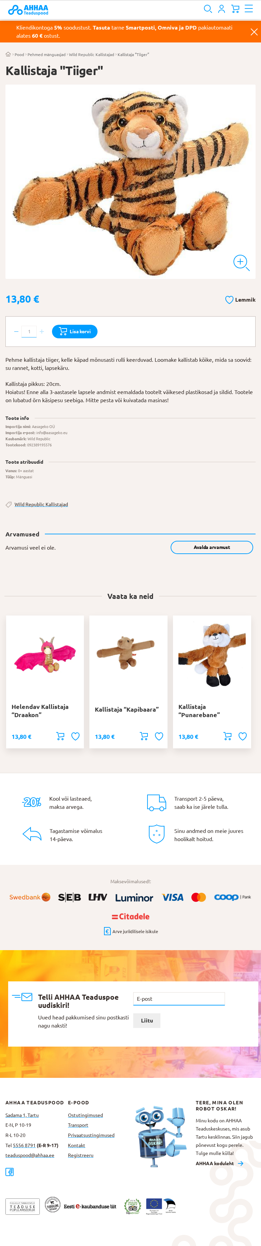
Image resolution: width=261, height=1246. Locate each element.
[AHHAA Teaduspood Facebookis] (36, 1172)
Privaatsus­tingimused (91, 1135)
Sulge (254, 31)
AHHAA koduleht (215, 1163)
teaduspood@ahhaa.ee (29, 1155)
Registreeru (80, 1155)
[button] (240, 298)
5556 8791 (24, 1145)
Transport (78, 1125)
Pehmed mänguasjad (47, 54)
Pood (19, 54)
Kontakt (76, 1145)
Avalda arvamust (212, 547)
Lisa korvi (80, 331)
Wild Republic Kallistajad (91, 54)
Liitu (147, 1020)
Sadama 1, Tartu (22, 1115)
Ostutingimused (85, 1115)
